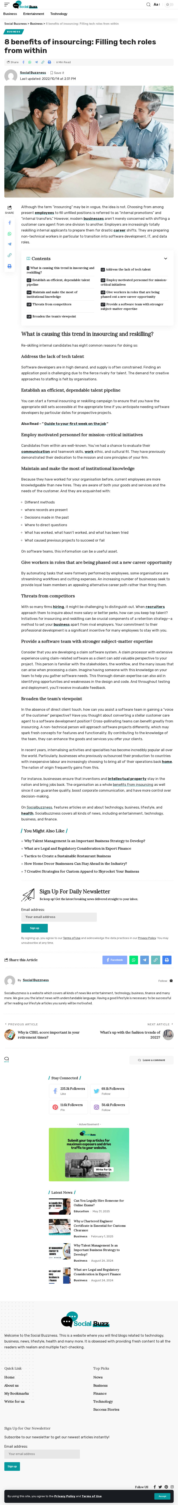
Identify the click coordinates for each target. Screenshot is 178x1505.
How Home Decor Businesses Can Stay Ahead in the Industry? (75, 863)
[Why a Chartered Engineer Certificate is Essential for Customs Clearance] (60, 1227)
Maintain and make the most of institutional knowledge (52, 294)
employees (44, 213)
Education (81, 1211)
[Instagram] (109, 1107)
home (167, 762)
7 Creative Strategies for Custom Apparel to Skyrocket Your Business (81, 871)
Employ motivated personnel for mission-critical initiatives (134, 282)
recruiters (155, 607)
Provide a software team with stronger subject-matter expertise (132, 306)
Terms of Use (92, 1496)
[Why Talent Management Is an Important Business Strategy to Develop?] (60, 1251)
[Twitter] (109, 1091)
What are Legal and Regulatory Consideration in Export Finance (77, 848)
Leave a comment (154, 1060)
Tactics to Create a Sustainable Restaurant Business (67, 856)
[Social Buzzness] (25, 4)
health (27, 813)
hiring (58, 607)
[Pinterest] (68, 1107)
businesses (94, 219)
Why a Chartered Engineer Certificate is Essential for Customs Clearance (100, 1225)
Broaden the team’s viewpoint (54, 316)
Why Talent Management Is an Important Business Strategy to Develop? (84, 841)
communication (35, 452)
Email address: (33, 910)
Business (13, 32)
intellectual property (127, 779)
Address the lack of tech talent (128, 269)
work (89, 452)
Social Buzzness (33, 73)
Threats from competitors (52, 304)
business (62, 624)
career (120, 230)
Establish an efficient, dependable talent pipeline (58, 282)
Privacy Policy (64, 1496)
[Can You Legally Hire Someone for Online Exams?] (60, 1206)
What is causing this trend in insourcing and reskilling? (60, 270)
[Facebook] (68, 1091)
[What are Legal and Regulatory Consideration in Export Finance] (60, 1275)
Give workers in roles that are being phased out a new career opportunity (130, 294)
